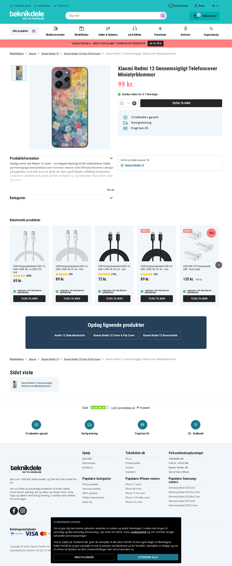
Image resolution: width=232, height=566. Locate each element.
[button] (62, 158)
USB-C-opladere (89, 493)
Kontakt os (87, 467)
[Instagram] (23, 510)
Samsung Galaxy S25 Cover (182, 501)
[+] (134, 103)
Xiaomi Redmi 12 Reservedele (160, 335)
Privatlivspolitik (133, 463)
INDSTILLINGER (84, 557)
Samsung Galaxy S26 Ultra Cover (184, 496)
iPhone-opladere (90, 484)
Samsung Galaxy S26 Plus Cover (184, 492)
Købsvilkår (87, 458)
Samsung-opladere (91, 488)
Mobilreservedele (55, 34)
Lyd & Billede (134, 34)
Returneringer (88, 463)
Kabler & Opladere (108, 34)
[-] (122, 103)
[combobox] (116, 15)
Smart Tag (87, 502)
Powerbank (160, 34)
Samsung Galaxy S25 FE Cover (183, 505)
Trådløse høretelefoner (93, 497)
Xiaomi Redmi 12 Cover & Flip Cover (82, 53)
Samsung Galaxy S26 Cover (182, 487)
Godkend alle (148, 557)
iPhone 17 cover (133, 484)
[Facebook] (14, 510)
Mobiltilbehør (81, 34)
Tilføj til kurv (181, 103)
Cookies (129, 467)
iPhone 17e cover (134, 502)
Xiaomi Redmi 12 (50, 53)
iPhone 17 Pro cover (135, 493)
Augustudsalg (211, 34)
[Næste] (218, 265)
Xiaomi (32, 53)
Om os (129, 458)
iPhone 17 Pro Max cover (137, 497)
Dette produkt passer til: (135, 160)
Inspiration (131, 472)
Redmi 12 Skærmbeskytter (70, 335)
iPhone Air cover (133, 488)
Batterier (185, 34)
